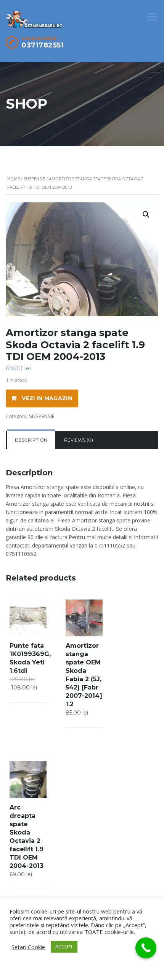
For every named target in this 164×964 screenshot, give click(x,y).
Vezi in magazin (47, 398)
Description (31, 440)
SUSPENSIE (34, 178)
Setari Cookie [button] (28, 946)
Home (13, 178)
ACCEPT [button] (64, 946)
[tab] (31, 440)
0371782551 (42, 45)
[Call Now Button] (145, 947)
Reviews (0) (78, 440)
